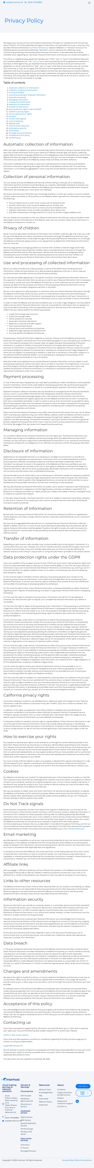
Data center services (26, 1139)
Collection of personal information (23, 90)
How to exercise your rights (20, 114)
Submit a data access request (15, 1035)
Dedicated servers (25, 1112)
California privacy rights (19, 111)
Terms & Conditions (83, 1160)
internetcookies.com (75, 829)
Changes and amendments (20, 133)
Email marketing (16, 121)
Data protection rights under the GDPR (25, 109)
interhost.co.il (42, 48)
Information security (17, 128)
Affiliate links (14, 123)
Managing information (18, 100)
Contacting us (15, 138)
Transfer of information (18, 107)
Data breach (14, 130)
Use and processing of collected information (27, 95)
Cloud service (27, 1091)
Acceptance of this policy (19, 135)
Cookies (12, 116)
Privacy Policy (67, 1160)
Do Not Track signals (17, 119)
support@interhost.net (13, 1046)
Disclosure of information (19, 102)
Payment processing (17, 97)
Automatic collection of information (24, 88)
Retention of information (19, 104)
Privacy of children (16, 92)
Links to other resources (19, 126)
